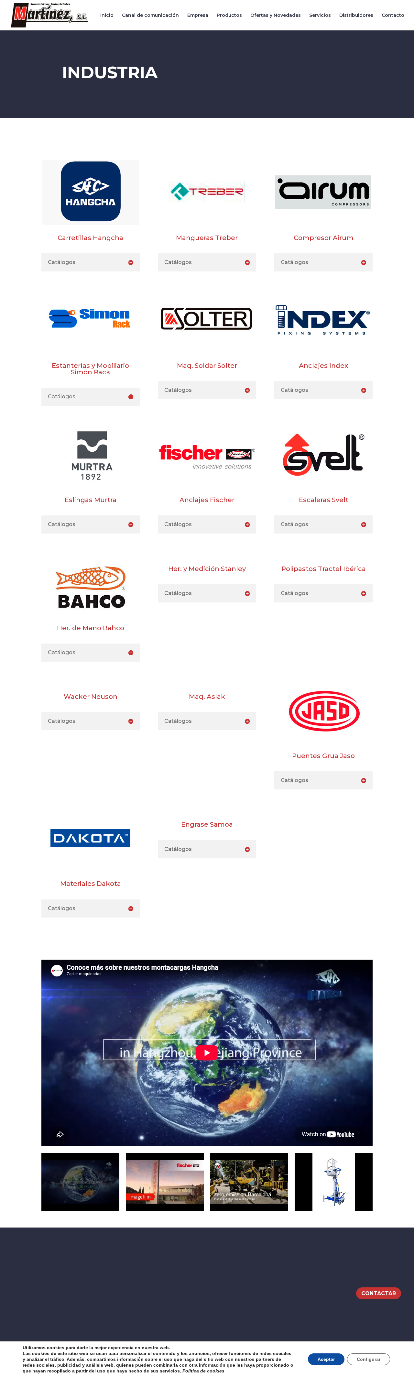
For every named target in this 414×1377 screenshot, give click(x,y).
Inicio (107, 15)
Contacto (393, 15)
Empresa (197, 15)
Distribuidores (356, 15)
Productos (229, 15)
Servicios (320, 15)
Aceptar (326, 1359)
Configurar (368, 1359)
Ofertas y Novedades (275, 15)
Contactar (378, 1293)
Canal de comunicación (150, 15)
